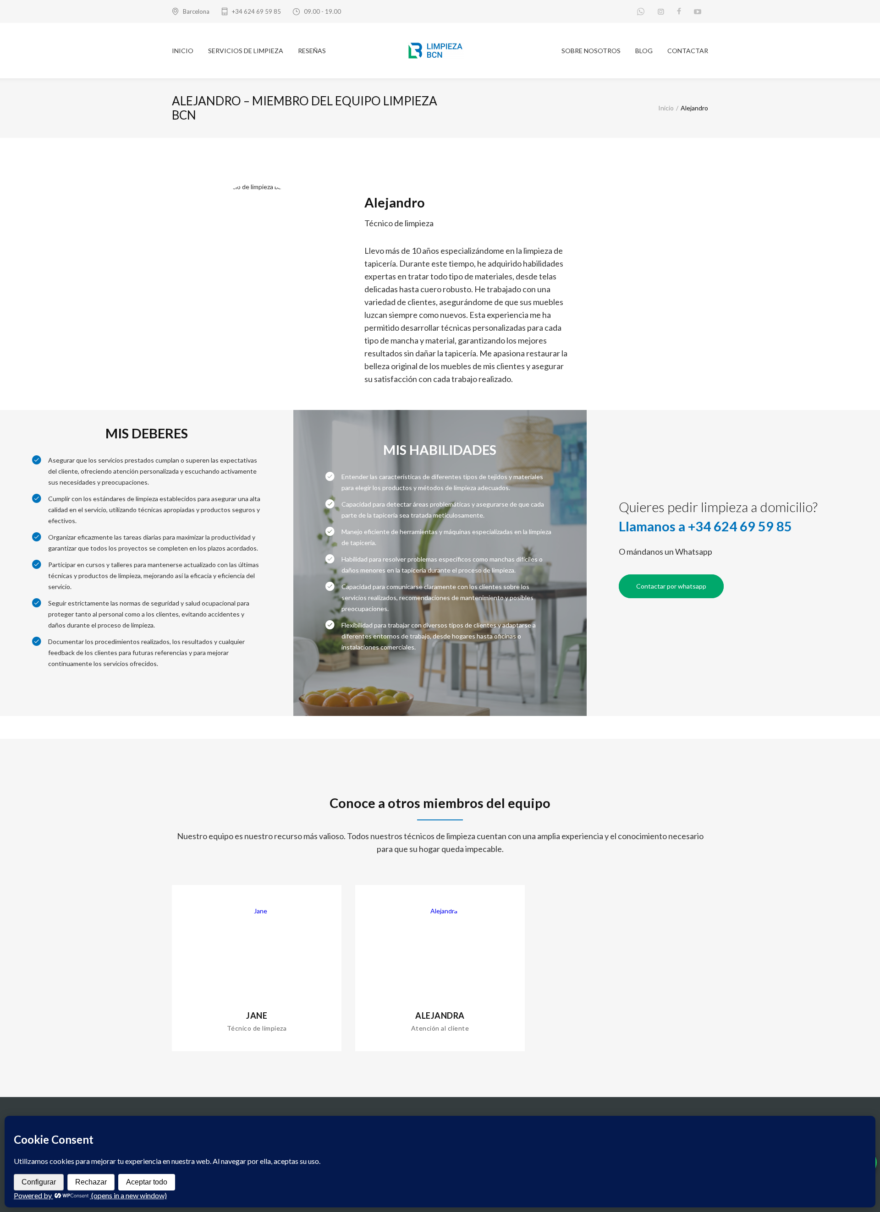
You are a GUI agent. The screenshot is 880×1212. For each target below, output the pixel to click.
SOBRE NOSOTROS (591, 51)
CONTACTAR (687, 51)
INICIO (182, 51)
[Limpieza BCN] (440, 50)
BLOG (644, 51)
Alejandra (440, 1015)
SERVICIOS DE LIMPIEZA (245, 51)
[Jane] (256, 911)
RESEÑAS (312, 51)
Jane (256, 1015)
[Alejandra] (440, 911)
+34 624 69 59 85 (256, 11)
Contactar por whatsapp (671, 586)
